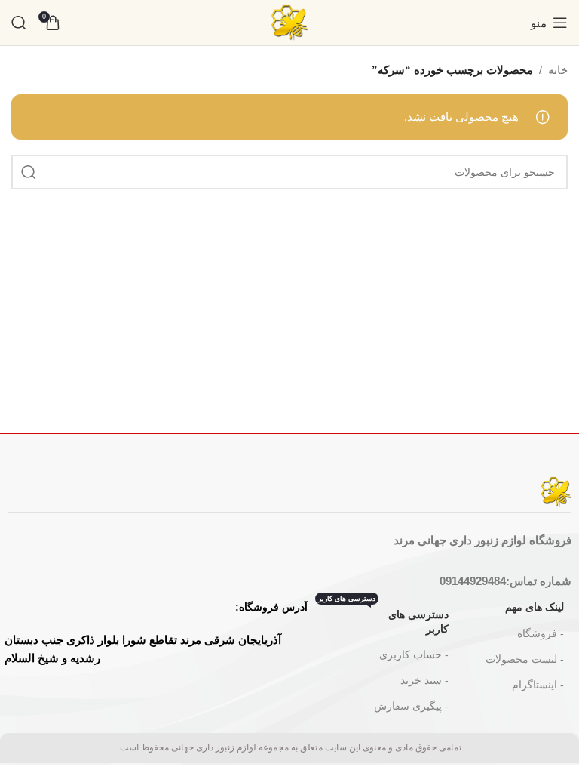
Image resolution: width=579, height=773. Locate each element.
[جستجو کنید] (19, 23)
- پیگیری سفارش (411, 706)
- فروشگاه (540, 633)
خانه (558, 69)
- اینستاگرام (538, 685)
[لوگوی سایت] (289, 21)
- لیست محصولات (525, 659)
